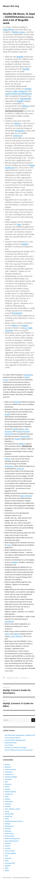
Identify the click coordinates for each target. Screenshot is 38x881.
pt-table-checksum (18, 91)
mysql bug (8, 816)
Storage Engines (10, 853)
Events (7, 787)
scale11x (7, 846)
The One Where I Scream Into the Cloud (18, 750)
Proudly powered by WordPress (21, 877)
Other (7, 819)
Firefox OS (18, 136)
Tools (7, 861)
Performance (9, 826)
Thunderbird (17, 313)
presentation (9, 833)
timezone (8, 858)
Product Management (12, 838)
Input (19, 224)
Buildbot (25, 244)
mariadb (8, 806)
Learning (8, 804)
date (6, 782)
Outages (7, 824)
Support (25, 325)
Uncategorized (10, 863)
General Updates (10, 792)
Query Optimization (12, 841)
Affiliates (26, 106)
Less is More (9, 745)
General (7, 789)
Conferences (9, 774)
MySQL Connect (19, 32)
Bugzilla (20, 57)
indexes (7, 799)
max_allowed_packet (12, 809)
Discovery (8, 784)
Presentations (9, 836)
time (6, 856)
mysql (7, 811)
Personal (8, 828)
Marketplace (20, 131)
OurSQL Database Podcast (14, 821)
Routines (8, 843)
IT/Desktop (9, 801)
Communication (10, 769)
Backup (7, 764)
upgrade (7, 865)
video (6, 868)
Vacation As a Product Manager (16, 747)
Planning (8, 831)
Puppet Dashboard (25, 496)
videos (7, 870)
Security (7, 848)
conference (8, 772)
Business (8, 767)
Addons (17, 123)
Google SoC (9, 794)
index (7, 796)
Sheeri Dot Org (11, 6)
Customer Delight (11, 777)
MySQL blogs (9, 814)
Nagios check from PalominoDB (18, 94)
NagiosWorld (8, 30)
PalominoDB (25, 99)
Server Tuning (10, 851)
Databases (8, 779)
